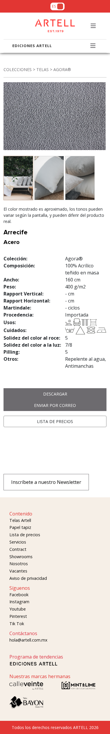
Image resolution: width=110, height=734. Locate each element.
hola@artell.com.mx (28, 640)
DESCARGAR (55, 394)
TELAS (42, 69)
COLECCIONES (18, 69)
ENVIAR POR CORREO (55, 405)
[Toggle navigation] (93, 25)
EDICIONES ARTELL (32, 45)
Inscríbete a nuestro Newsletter (46, 482)
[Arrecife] (19, 179)
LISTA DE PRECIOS (55, 421)
